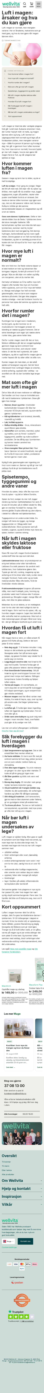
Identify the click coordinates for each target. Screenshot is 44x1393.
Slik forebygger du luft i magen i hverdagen (20, 107)
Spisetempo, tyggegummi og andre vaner (24, 91)
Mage (17, 1013)
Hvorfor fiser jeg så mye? (13, 731)
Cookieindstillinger (9, 1247)
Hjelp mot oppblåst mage (20, 949)
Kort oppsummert (15, 116)
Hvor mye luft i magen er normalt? (21, 78)
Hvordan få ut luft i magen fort (19, 101)
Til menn (5, 1166)
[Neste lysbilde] (39, 979)
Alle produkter (8, 1174)
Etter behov (7, 1170)
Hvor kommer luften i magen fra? (20, 74)
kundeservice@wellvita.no (15, 1093)
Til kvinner (6, 1162)
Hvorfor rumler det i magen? (19, 82)
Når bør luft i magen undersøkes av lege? (24, 112)
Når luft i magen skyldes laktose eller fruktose (22, 96)
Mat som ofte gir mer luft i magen (21, 87)
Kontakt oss (25, 1241)
